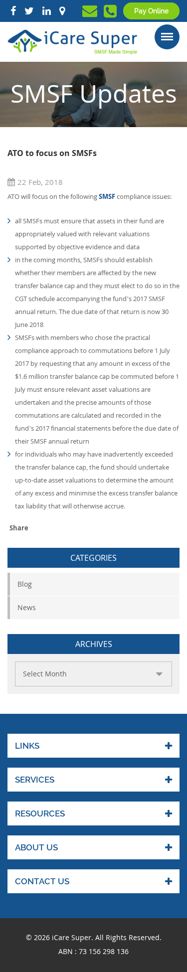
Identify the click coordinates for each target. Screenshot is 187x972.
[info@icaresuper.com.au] (89, 13)
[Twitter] (29, 10)
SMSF (107, 196)
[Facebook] (13, 10)
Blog (24, 584)
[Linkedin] (46, 10)
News (26, 607)
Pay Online (151, 11)
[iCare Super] (72, 41)
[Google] (62, 10)
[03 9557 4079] (110, 13)
